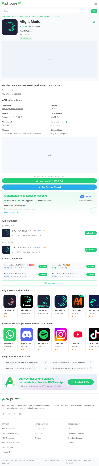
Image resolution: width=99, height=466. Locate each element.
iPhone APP (7, 452)
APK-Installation (8, 429)
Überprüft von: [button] (86, 200)
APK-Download (8, 438)
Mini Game (39, 433)
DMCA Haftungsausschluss (72, 460)
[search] (94, 11)
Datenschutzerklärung (52, 460)
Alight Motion (44, 16)
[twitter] (14, 414)
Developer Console (76, 433)
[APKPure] (11, 3)
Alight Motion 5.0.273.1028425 (16, 265)
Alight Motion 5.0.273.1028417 (16, 273)
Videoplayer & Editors (27, 16)
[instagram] (9, 414)
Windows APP (7, 447)
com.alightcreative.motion (12, 109)
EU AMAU (69, 463)
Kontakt (71, 443)
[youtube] (20, 414)
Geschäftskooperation (77, 438)
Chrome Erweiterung (10, 433)
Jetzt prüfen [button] (55, 125)
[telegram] (3, 414)
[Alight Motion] (10, 29)
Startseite (6, 16)
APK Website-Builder (10, 443)
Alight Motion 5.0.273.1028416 (64, 273)
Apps (14, 16)
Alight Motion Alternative (15, 290)
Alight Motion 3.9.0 (59, 265)
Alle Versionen (49, 283)
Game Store (40, 429)
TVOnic (38, 438)
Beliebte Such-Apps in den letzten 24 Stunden (27, 323)
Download (43, 266)
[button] (46, 195)
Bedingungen (89, 460)
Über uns (72, 429)
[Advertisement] (49, 59)
